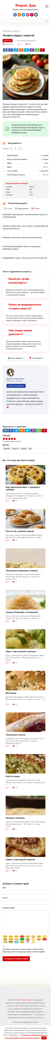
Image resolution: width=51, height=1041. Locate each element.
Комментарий (9, 908)
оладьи (24, 448)
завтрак (7, 448)
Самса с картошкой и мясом (20, 859)
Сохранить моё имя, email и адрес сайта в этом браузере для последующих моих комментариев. (24, 950)
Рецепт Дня (25, 5)
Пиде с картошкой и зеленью (21, 651)
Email (5, 898)
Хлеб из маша (13, 776)
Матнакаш (11, 693)
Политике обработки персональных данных (22, 1038)
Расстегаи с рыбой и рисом (20, 531)
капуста (15, 448)
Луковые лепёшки (15, 818)
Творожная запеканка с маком (22, 570)
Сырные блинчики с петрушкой (22, 612)
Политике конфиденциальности (34, 1035)
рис (30, 448)
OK (44, 1038)
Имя (4, 888)
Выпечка (16, 31)
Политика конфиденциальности (25, 1022)
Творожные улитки (15, 735)
